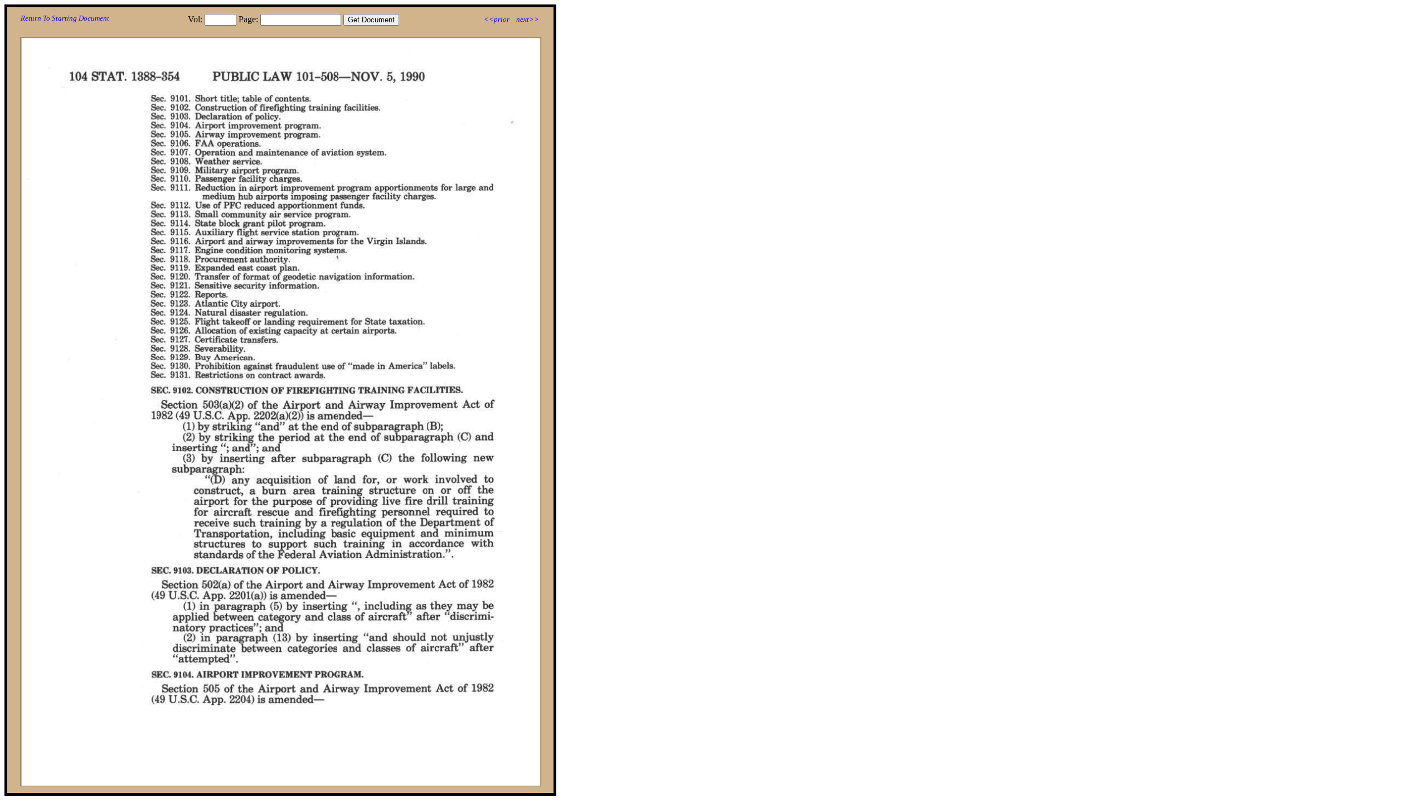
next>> (527, 19)
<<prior (496, 19)
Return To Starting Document (65, 18)
